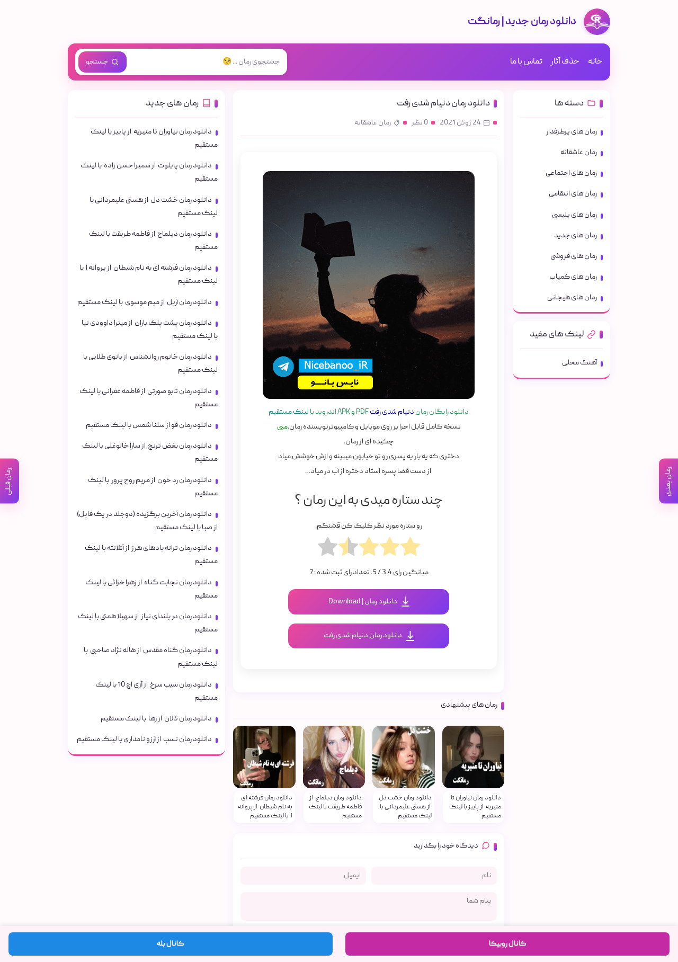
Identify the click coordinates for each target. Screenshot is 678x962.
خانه (595, 62)
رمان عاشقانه (372, 123)
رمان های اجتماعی (571, 173)
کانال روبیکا (507, 944)
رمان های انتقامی (573, 194)
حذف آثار (565, 62)
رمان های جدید (575, 235)
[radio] (410, 549)
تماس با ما (526, 62)
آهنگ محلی (579, 363)
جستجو (97, 62)
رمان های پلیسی (574, 215)
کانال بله (170, 944)
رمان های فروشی (573, 256)
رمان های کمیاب (573, 277)
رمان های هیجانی (572, 297)
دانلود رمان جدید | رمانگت (522, 21)
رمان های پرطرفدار (571, 132)
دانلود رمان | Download (362, 601)
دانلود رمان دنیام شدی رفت (443, 103)
